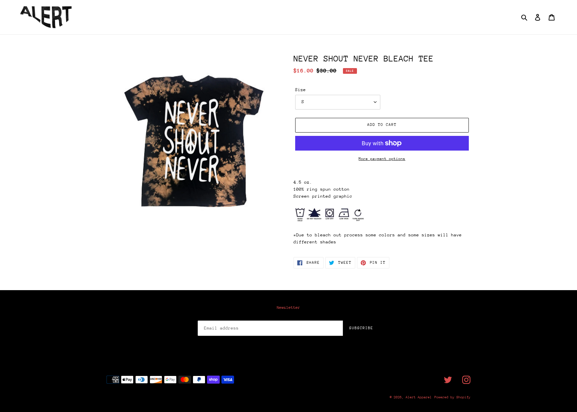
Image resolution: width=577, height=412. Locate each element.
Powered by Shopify (452, 397)
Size (300, 89)
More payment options (382, 159)
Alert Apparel (419, 397)
